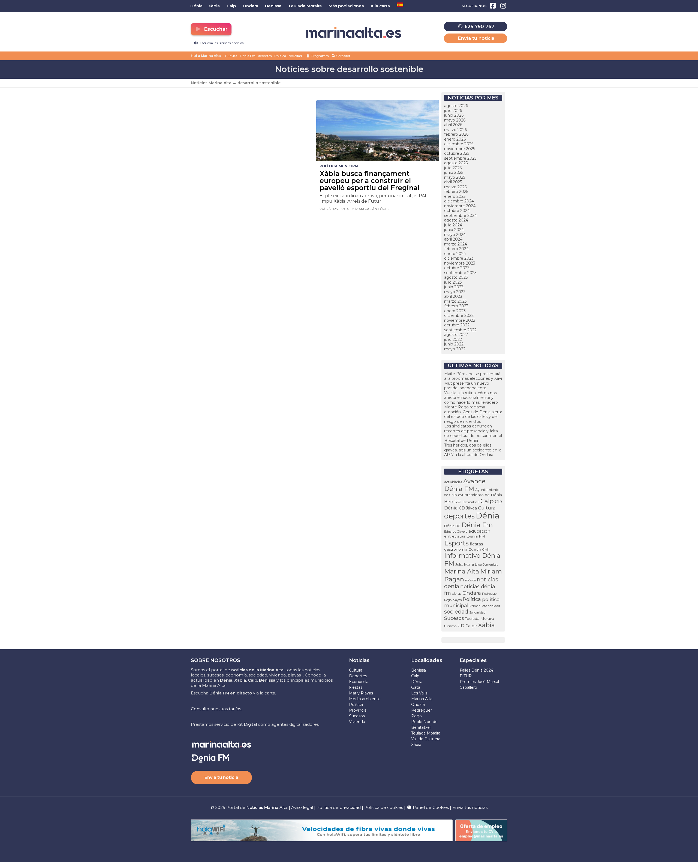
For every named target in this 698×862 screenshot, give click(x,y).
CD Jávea (468, 508)
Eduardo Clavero (455, 531)
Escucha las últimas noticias (221, 43)
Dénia (488, 515)
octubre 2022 (457, 325)
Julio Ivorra (464, 564)
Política (280, 56)
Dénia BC (452, 526)
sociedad (295, 56)
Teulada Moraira (479, 618)
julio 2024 (453, 225)
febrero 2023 (456, 305)
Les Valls (419, 693)
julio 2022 (453, 339)
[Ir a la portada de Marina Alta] (353, 32)
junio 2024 (454, 229)
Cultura (231, 56)
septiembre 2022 (460, 329)
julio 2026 (453, 110)
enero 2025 (454, 196)
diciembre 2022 (459, 315)
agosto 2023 (456, 277)
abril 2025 (453, 182)
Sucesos (454, 618)
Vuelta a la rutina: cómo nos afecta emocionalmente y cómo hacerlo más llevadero (471, 397)
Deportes (358, 675)
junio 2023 (454, 286)
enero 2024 (455, 253)
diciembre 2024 (459, 201)
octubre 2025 (456, 153)
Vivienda (357, 721)
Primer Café (478, 606)
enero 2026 (455, 139)
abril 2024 (453, 239)
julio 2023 (453, 282)
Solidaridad (477, 612)
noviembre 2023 (459, 263)
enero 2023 (455, 310)
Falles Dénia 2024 (476, 670)
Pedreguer (490, 594)
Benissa (453, 501)
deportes (265, 56)
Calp (487, 501)
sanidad (494, 606)
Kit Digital (247, 724)
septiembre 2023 (460, 272)
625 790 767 (478, 26)
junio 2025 (453, 172)
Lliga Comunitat (486, 564)
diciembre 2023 (459, 258)
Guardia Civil (478, 549)
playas (457, 600)
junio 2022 (454, 344)
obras (456, 593)
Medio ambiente (365, 698)
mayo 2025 (454, 177)
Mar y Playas (361, 693)
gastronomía (455, 549)
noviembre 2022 (459, 320)
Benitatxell (471, 502)
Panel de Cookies (430, 807)
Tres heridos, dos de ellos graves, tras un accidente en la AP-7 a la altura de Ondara (472, 450)
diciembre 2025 (458, 143)
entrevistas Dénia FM (464, 536)
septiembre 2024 (460, 215)
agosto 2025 (456, 162)
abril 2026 (453, 124)
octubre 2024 (457, 210)
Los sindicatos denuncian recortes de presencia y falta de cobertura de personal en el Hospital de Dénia (473, 433)
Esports (456, 543)
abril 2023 (453, 296)
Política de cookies (383, 807)
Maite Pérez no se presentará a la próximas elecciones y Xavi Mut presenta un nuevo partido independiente (473, 381)
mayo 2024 (455, 234)
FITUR (466, 675)
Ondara (471, 593)
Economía (358, 681)
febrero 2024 (456, 248)
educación (479, 531)
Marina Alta (461, 571)
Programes (319, 56)
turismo (450, 626)
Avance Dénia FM (465, 485)
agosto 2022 (456, 334)
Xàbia (486, 625)
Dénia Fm (247, 56)
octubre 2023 (457, 267)
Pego (448, 600)
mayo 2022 (454, 349)
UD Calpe (467, 625)
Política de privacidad (339, 807)
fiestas (476, 544)
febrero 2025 (456, 191)
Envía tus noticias (470, 807)
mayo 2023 (454, 291)
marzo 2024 (455, 244)
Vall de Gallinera (425, 738)
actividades (453, 482)
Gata (415, 687)
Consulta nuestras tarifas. (216, 708)
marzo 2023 (455, 301)
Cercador (342, 56)
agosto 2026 (456, 105)
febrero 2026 (456, 134)
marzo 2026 (455, 129)
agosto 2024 (456, 220)
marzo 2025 (455, 186)
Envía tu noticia (476, 38)
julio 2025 (453, 167)
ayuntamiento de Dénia (480, 495)
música (470, 580)
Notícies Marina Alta (211, 82)
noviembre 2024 (460, 206)
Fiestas (355, 687)
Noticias (359, 660)
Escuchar (215, 29)
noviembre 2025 (459, 148)
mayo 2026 (454, 120)
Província (357, 710)
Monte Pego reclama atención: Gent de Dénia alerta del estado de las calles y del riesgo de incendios (473, 414)
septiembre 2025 (460, 158)
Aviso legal (302, 807)
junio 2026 (454, 115)
